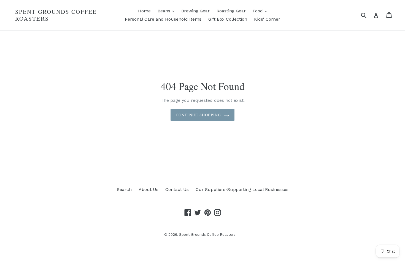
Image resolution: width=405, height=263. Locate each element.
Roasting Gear (231, 10)
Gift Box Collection (227, 19)
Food (261, 10)
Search (124, 189)
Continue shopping (198, 114)
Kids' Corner (267, 19)
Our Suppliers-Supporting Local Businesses (242, 189)
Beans (167, 10)
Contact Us (177, 189)
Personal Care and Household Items (163, 19)
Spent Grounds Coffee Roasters (56, 15)
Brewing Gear (195, 10)
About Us (148, 189)
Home (144, 10)
